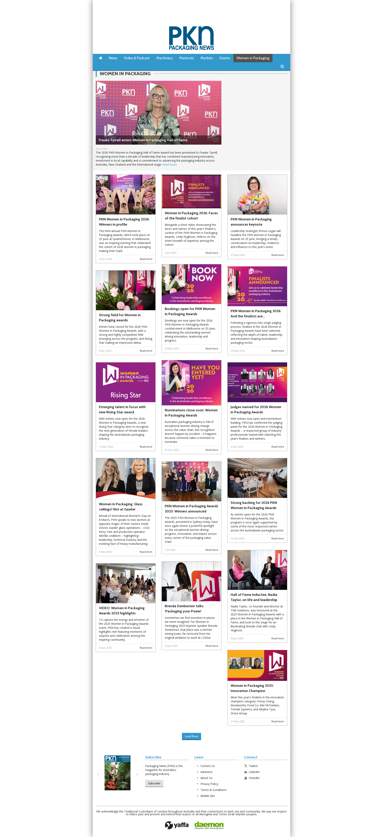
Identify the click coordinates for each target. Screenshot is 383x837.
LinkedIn (254, 772)
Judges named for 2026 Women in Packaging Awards (256, 409)
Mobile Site (207, 796)
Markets (206, 58)
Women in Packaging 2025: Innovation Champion (252, 688)
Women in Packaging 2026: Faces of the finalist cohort (191, 215)
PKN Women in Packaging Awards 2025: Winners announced (191, 508)
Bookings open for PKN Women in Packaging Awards (190, 311)
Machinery (164, 58)
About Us (206, 778)
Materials (186, 58)
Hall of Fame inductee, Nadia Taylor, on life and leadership (254, 597)
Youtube (254, 778)
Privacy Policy (209, 784)
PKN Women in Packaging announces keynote (251, 222)
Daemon (209, 825)
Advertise (206, 772)
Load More (191, 736)
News (113, 58)
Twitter (253, 766)
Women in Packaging (253, 58)
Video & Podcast (137, 58)
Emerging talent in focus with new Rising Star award (122, 409)
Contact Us (207, 766)
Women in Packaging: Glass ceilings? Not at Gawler (121, 506)
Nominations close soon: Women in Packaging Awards (191, 413)
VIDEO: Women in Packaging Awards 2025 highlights (122, 610)
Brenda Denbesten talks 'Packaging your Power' (184, 608)
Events (225, 58)
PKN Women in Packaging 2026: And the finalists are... (256, 313)
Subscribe (154, 783)
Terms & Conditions (213, 790)
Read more (170, 164)
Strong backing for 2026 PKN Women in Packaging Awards (254, 505)
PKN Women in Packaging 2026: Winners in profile (124, 222)
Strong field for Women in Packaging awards (120, 317)
